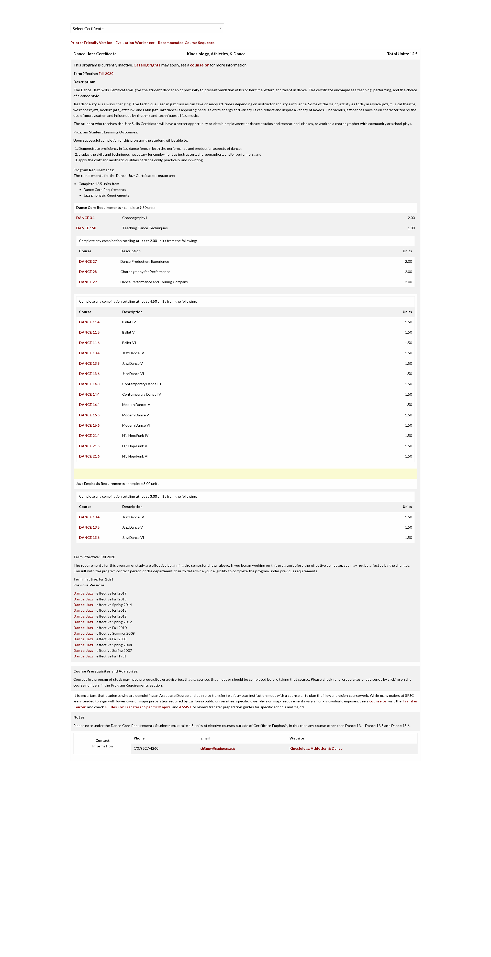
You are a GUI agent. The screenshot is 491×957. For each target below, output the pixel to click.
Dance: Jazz (83, 593)
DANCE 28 (88, 271)
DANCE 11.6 (89, 342)
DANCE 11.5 (89, 332)
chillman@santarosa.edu (217, 748)
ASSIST (185, 707)
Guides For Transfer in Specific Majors (138, 707)
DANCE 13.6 (89, 373)
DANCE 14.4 (89, 394)
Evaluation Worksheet (135, 42)
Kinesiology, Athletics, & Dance (315, 748)
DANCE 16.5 (89, 415)
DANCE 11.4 (89, 322)
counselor (199, 64)
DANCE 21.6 (89, 456)
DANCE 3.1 (85, 217)
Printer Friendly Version (91, 42)
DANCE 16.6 (89, 425)
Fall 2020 (106, 74)
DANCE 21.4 (89, 435)
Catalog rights (147, 64)
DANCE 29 (88, 282)
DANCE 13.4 (89, 353)
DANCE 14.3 (89, 384)
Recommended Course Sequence (186, 42)
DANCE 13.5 (89, 363)
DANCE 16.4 (89, 404)
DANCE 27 (88, 261)
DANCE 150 (86, 228)
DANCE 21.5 (89, 446)
